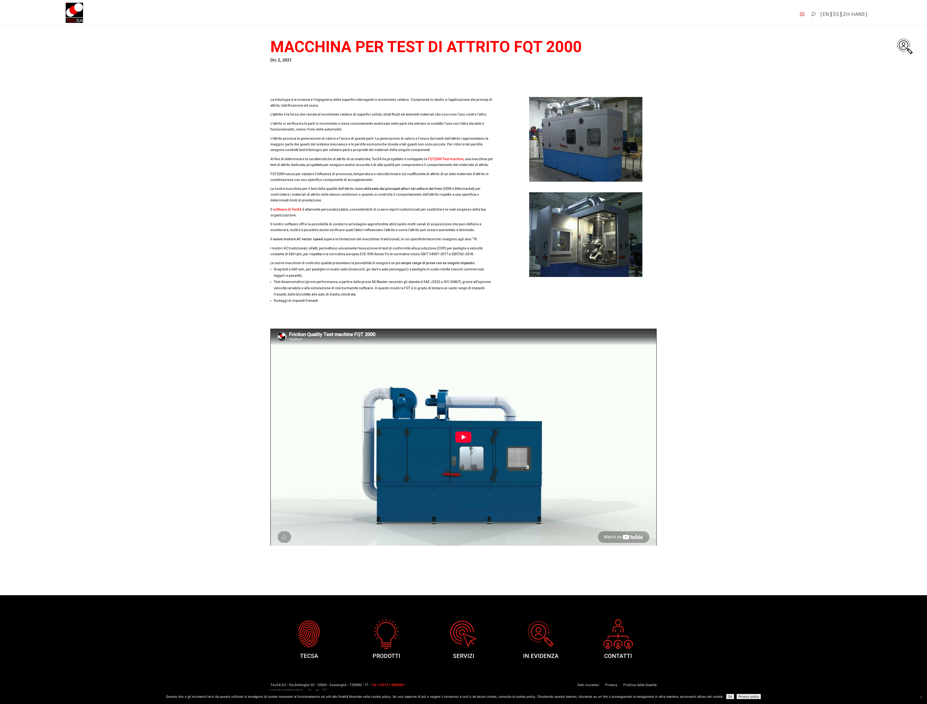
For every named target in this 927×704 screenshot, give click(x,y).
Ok (730, 696)
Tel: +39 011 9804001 (388, 685)
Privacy (611, 685)
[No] (921, 697)
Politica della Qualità (640, 685)
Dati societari (588, 685)
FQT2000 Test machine (446, 159)
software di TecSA (287, 209)
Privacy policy (748, 696)
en (825, 14)
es (836, 14)
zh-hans (854, 14)
